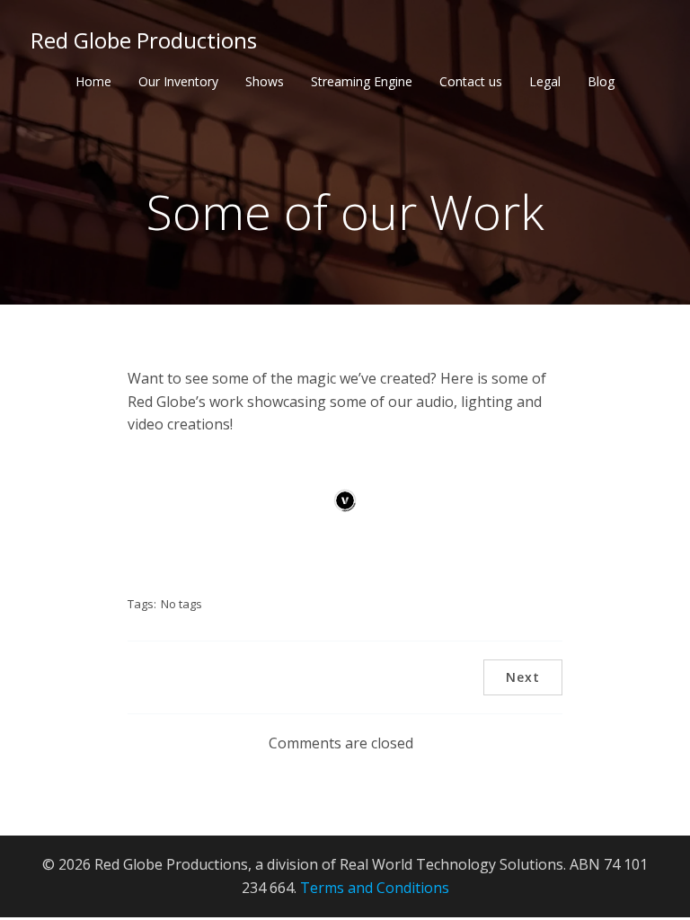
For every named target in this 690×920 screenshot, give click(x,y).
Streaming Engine (361, 81)
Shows (264, 81)
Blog (601, 81)
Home (93, 81)
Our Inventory (178, 81)
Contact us (470, 81)
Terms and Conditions (374, 888)
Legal (545, 81)
